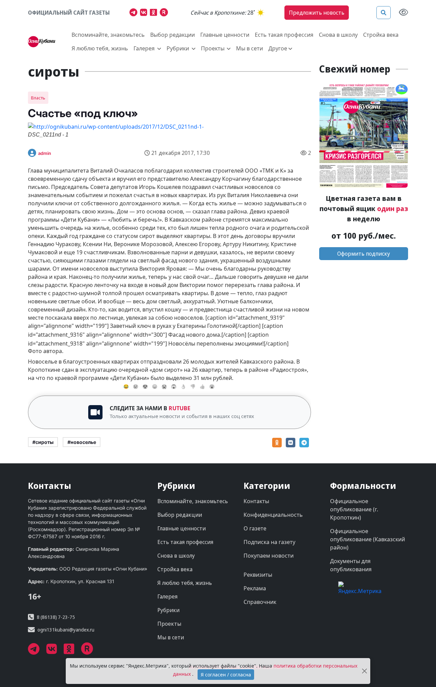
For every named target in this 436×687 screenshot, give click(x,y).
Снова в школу (338, 34)
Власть (38, 98)
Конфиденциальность (273, 514)
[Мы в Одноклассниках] (155, 13)
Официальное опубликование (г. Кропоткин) (354, 509)
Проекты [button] (213, 48)
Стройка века (381, 34)
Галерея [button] (145, 48)
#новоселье (81, 442)
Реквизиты (258, 574)
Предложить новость (316, 12)
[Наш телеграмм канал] (134, 13)
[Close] (364, 671)
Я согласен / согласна (226, 674)
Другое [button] (277, 48)
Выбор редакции (172, 34)
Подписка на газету (269, 542)
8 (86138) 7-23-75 (56, 617)
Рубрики (168, 610)
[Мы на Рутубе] (165, 13)
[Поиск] (383, 12)
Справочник (260, 602)
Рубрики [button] (178, 48)
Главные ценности (224, 34)
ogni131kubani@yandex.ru (65, 629)
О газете (255, 528)
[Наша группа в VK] (145, 13)
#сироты (42, 442)
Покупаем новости (269, 555)
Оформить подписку (363, 253)
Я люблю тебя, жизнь (100, 48)
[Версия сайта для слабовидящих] (403, 12)
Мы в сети (249, 48)
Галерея (167, 596)
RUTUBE (179, 408)
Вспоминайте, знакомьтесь (108, 34)
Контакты (256, 501)
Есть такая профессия (284, 34)
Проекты (169, 623)
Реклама (255, 588)
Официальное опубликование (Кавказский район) (367, 539)
